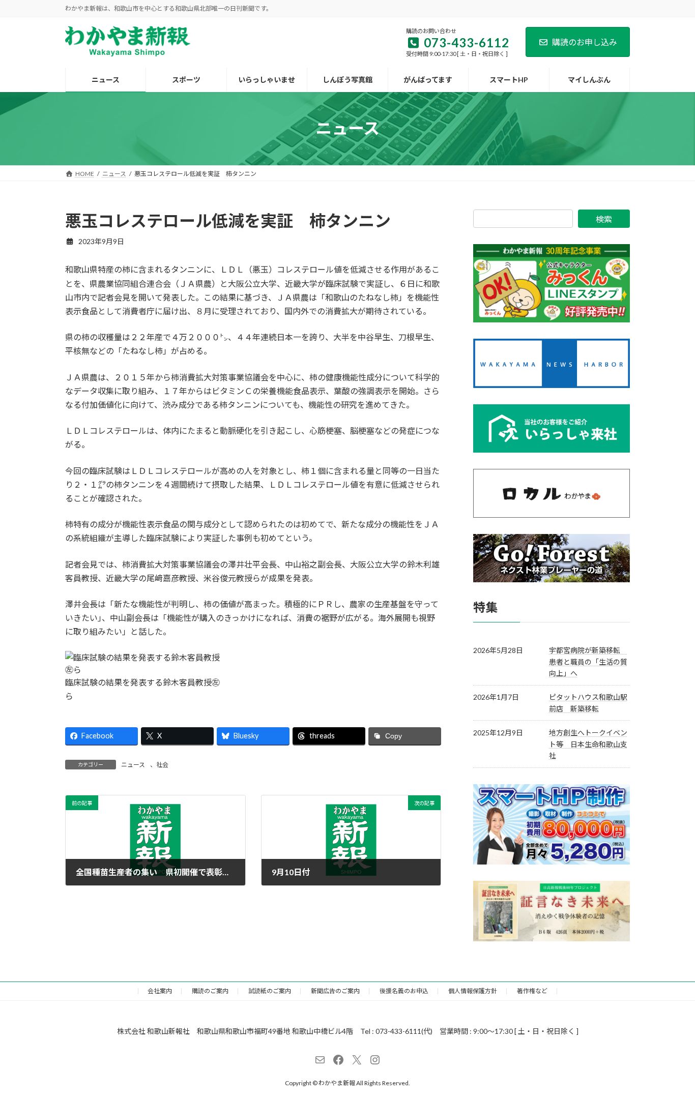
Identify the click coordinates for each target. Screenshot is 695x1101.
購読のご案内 (210, 991)
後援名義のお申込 (404, 991)
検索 (604, 219)
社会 (162, 764)
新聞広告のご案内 (335, 991)
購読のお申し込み (584, 42)
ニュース (133, 764)
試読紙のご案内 (269, 991)
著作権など (532, 991)
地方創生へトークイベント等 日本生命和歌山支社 (588, 744)
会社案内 (160, 991)
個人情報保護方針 (472, 991)
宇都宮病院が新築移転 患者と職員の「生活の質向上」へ (588, 661)
